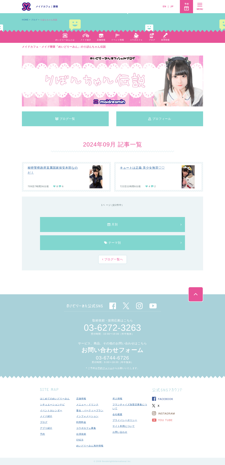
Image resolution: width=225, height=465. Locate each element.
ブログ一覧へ (113, 259)
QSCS (79, 439)
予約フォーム (105, 368)
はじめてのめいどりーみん (55, 398)
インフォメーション (87, 416)
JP (171, 6)
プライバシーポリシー (124, 420)
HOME (25, 20)
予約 (42, 434)
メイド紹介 (46, 416)
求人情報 (117, 398)
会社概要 (117, 414)
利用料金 (81, 422)
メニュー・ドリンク (87, 404)
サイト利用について (123, 426)
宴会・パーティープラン (89, 410)
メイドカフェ (43, 6)
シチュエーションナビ (52, 404)
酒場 (55, 6)
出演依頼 (81, 434)
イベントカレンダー (51, 410)
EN (164, 6)
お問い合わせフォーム (113, 350)
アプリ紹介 (46, 428)
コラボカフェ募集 (86, 428)
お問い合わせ (119, 432)
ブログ (34, 20)
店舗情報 (81, 398)
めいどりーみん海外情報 (89, 445)
